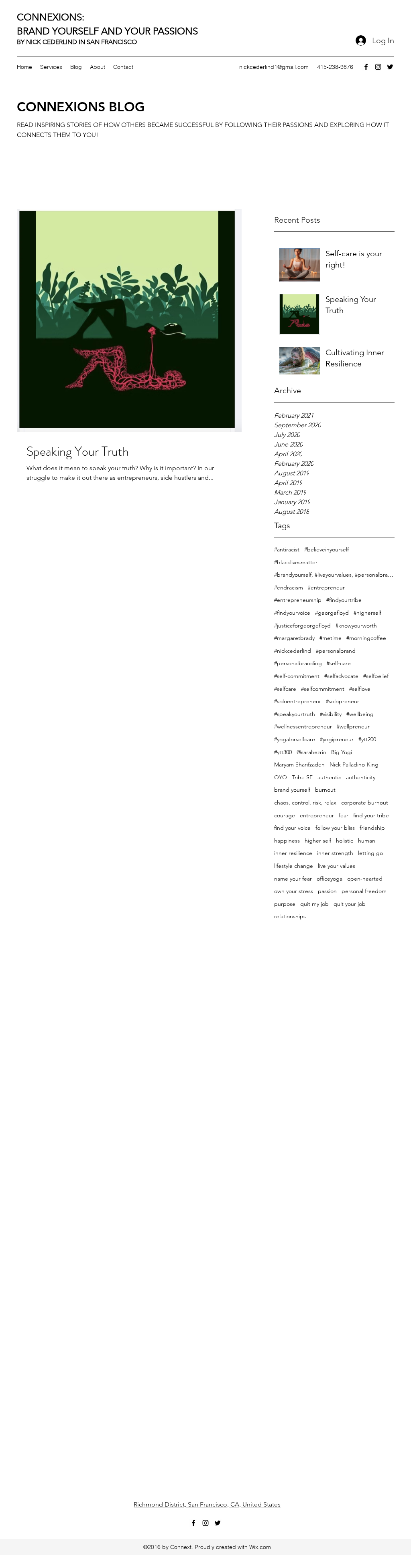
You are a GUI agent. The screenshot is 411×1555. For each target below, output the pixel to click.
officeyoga (329, 878)
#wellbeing (360, 714)
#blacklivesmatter (295, 562)
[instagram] (378, 67)
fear (343, 815)
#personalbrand (336, 650)
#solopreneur (342, 701)
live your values (336, 865)
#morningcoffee (366, 638)
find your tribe (371, 815)
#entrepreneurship (297, 599)
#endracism (288, 587)
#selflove (359, 688)
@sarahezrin (311, 752)
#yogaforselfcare (294, 739)
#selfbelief (376, 676)
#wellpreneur (353, 726)
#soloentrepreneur (297, 701)
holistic (344, 840)
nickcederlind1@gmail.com (274, 66)
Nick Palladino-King (354, 764)
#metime (330, 638)
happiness (287, 840)
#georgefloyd (332, 612)
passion (327, 891)
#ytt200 (367, 739)
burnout (325, 789)
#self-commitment (296, 676)
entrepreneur (317, 815)
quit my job (314, 903)
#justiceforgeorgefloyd (302, 625)
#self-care (339, 663)
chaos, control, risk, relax (305, 802)
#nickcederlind (292, 650)
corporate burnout (364, 802)
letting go (370, 853)
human (366, 840)
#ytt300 (283, 752)
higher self (318, 840)
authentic (329, 777)
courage (284, 815)
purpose (284, 903)
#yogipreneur (337, 739)
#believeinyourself (326, 549)
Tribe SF (302, 777)
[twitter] (390, 67)
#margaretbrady (294, 638)
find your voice (292, 827)
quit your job (350, 903)
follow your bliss (335, 827)
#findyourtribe (344, 599)
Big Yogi (341, 752)
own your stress (293, 891)
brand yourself (292, 789)
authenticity (360, 777)
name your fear (293, 878)
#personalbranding (298, 663)
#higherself (367, 612)
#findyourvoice (292, 612)
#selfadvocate (341, 676)
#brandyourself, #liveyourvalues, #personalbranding (334, 574)
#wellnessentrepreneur (303, 726)
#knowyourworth (356, 625)
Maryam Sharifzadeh (299, 764)
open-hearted (365, 878)
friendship (372, 827)
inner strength (335, 853)
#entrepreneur (326, 587)
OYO (280, 777)
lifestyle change (293, 865)
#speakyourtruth (294, 714)
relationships (290, 916)
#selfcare (285, 688)
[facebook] (366, 67)
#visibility (331, 714)
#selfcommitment (322, 688)
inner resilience (293, 853)
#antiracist (286, 549)
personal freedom (364, 891)
